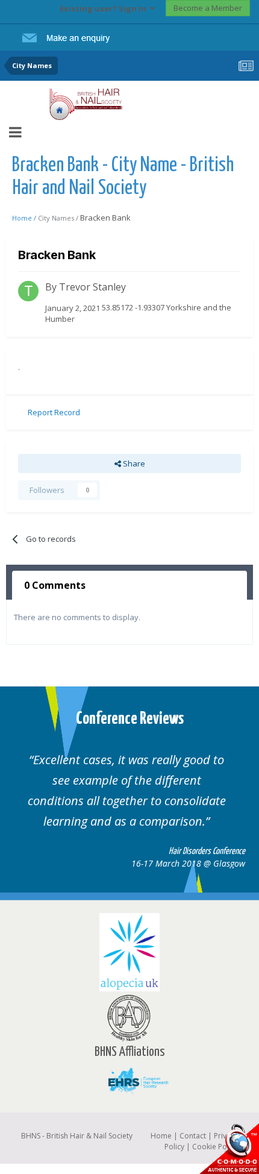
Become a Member (207, 7)
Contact (192, 1136)
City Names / (59, 217)
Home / (25, 217)
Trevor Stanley (92, 287)
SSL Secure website (229, 1148)
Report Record (54, 412)
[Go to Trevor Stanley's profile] (28, 291)
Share (133, 463)
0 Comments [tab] (55, 585)
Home (161, 1136)
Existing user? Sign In (105, 8)
